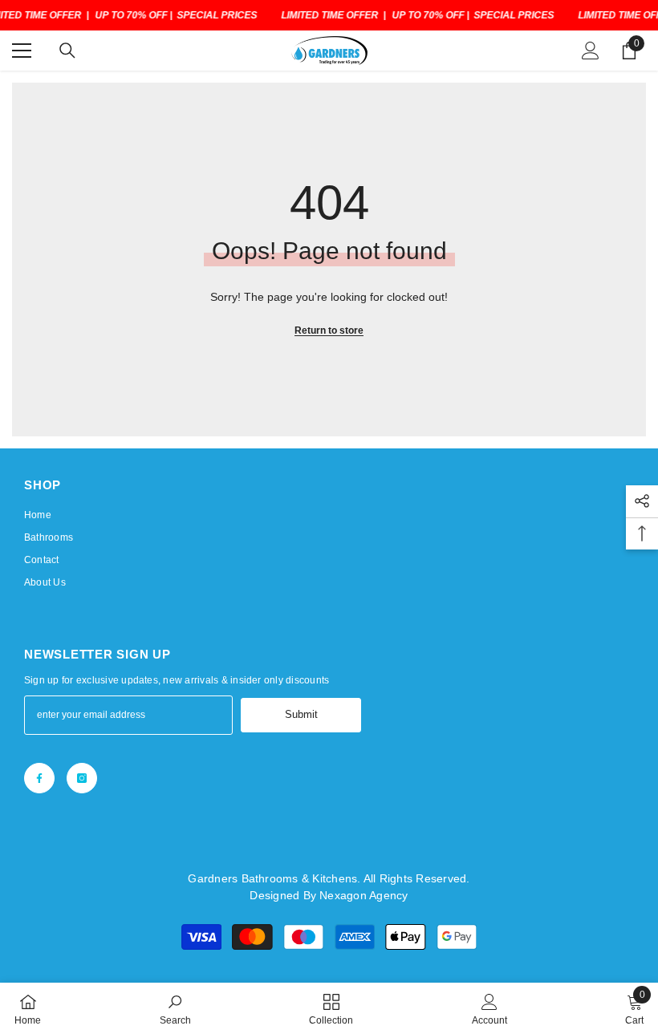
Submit (301, 714)
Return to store (329, 330)
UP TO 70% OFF (131, 15)
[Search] (67, 50)
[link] (175, 1008)
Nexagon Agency (363, 895)
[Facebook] (39, 778)
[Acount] (590, 50)
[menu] (21, 50)
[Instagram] (82, 778)
